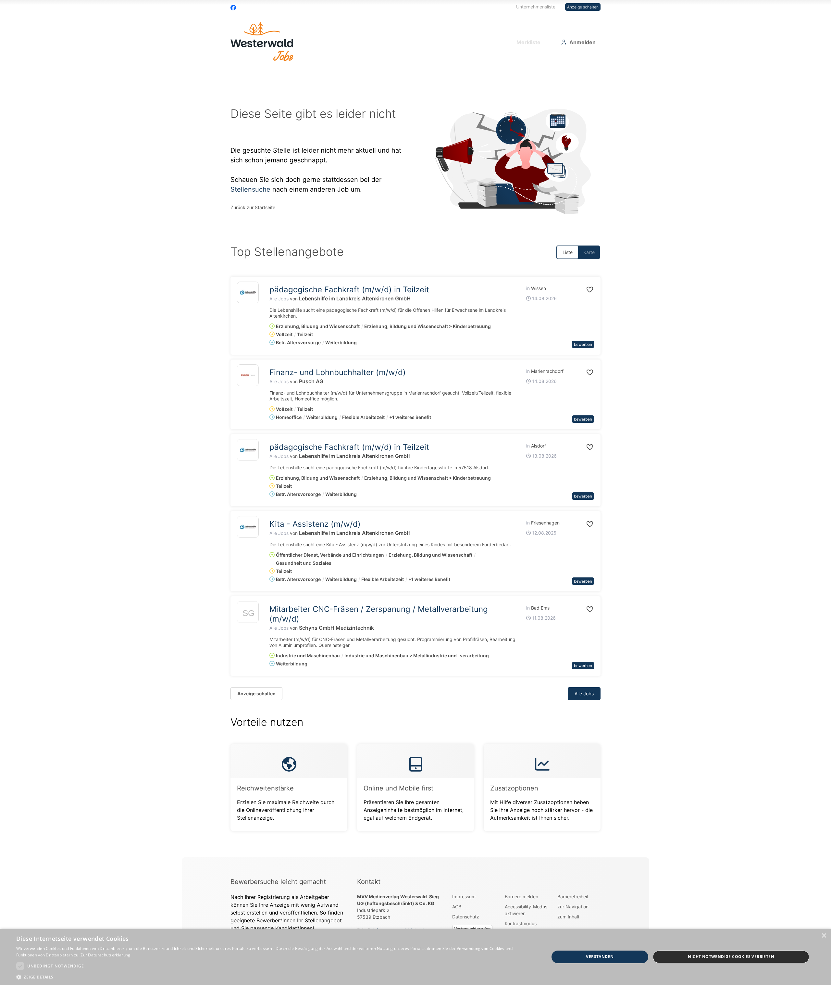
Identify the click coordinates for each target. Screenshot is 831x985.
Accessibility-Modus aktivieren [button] (526, 910)
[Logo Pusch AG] (247, 375)
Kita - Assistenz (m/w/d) (315, 524)
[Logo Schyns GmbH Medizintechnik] (247, 613)
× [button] (823, 935)
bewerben (583, 344)
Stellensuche (250, 189)
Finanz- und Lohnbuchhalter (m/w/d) (337, 372)
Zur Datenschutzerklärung (105, 955)
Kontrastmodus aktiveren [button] (521, 927)
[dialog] (415, 957)
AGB (456, 906)
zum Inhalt (568, 916)
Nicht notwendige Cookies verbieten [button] (731, 956)
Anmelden (582, 42)
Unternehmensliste (535, 6)
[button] (583, 290)
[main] (415, 463)
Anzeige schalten (583, 7)
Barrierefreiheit (573, 896)
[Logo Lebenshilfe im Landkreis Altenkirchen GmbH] (247, 292)
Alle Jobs (279, 298)
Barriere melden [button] (521, 896)
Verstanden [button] (600, 956)
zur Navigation (573, 906)
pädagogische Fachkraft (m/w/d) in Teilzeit (349, 289)
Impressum (464, 896)
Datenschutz (465, 916)
